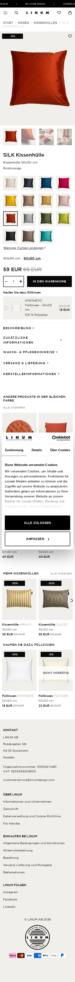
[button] (5, 13)
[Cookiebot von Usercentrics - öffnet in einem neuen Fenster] (53, 438)
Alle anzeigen (14, 407)
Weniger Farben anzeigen (23, 248)
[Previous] (6, 78)
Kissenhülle (16, 624)
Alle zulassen (37, 522)
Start (8, 22)
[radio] (10, 183)
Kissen (23, 22)
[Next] (68, 78)
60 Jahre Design (33, 4)
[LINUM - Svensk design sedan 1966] (37, 12)
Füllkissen (18, 695)
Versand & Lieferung (24, 363)
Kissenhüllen (45, 22)
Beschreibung (17, 328)
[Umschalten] (34, 328)
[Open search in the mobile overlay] (16, 13)
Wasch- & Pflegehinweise (29, 352)
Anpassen (35, 539)
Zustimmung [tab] (14, 450)
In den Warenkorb (49, 281)
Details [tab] (37, 450)
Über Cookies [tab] (60, 450)
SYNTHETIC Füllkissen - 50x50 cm (38, 305)
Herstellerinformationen (29, 374)
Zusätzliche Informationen (18, 340)
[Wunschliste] (59, 13)
